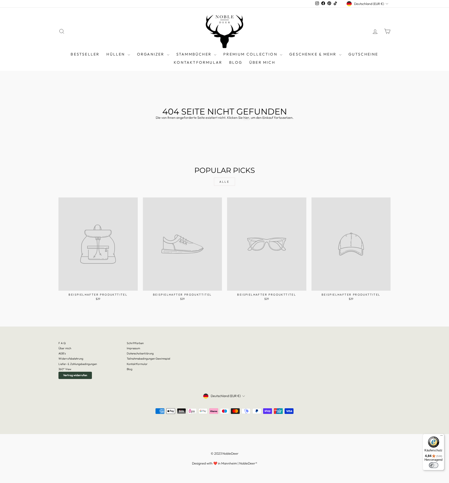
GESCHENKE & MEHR (313, 54)
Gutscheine (363, 54)
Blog (129, 369)
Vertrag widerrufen (75, 375)
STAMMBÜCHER (194, 54)
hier (246, 118)
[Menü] (441, 436)
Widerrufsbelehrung (70, 358)
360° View (64, 369)
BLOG (235, 62)
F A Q (62, 343)
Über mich (262, 62)
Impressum (133, 348)
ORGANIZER (151, 54)
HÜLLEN (116, 54)
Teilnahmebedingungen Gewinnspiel (148, 358)
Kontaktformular (198, 62)
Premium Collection (251, 54)
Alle (224, 181)
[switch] (433, 465)
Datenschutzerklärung (140, 353)
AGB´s (62, 353)
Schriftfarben (135, 343)
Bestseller (85, 54)
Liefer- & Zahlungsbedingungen (77, 364)
